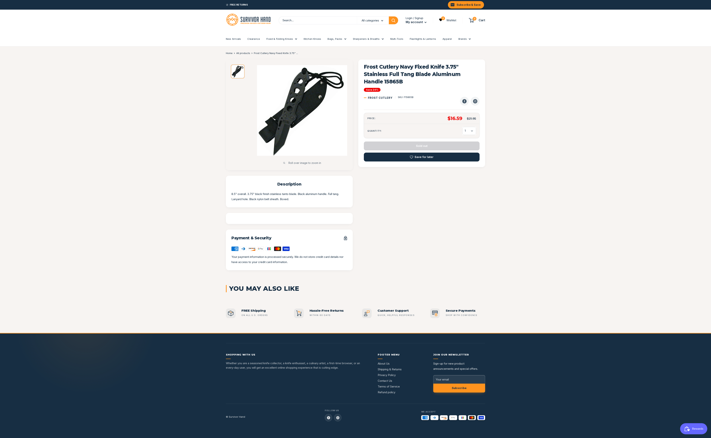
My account (415, 22)
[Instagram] (475, 101)
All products (243, 53)
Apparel (447, 38)
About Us (384, 363)
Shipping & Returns (390, 369)
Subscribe (459, 388)
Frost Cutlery (380, 97)
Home (229, 53)
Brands (462, 38)
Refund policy (386, 392)
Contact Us (385, 381)
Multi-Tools (396, 38)
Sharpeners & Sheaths (366, 38)
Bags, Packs (335, 38)
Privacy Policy (387, 375)
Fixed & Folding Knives (279, 38)
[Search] (393, 20)
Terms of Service (389, 386)
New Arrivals (233, 38)
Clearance (253, 38)
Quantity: (374, 130)
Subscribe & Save (469, 4)
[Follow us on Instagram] (337, 417)
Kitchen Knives (312, 38)
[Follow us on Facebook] (328, 417)
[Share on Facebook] (464, 101)
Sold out (422, 146)
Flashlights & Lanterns (423, 38)
